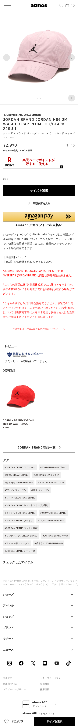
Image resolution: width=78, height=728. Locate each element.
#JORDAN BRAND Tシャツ (54, 467)
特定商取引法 (10, 683)
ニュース (8, 649)
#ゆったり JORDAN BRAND (19, 482)
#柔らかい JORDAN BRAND (48, 543)
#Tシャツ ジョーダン (15, 490)
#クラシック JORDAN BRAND (20, 512)
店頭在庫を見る (41, 203)
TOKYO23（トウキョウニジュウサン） (29, 584)
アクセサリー (61, 580)
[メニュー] (7, 5)
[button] (6, 57)
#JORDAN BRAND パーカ (55, 535)
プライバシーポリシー (14, 689)
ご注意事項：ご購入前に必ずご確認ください (36, 329)
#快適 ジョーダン (40, 490)
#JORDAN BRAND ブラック (19, 520)
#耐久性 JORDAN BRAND (53, 512)
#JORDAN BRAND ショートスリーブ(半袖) (26, 505)
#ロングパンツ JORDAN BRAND (21, 535)
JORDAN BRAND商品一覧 (37, 447)
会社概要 (44, 683)
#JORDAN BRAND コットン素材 (21, 528)
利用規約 (7, 678)
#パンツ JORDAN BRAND (51, 520)
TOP (5, 580)
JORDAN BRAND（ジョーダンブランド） (31, 580)
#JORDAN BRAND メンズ (46, 474)
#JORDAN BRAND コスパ (51, 482)
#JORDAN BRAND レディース (20, 550)
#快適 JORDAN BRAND (16, 474)
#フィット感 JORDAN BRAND (20, 497)
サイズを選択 (39, 190)
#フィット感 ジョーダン (17, 543)
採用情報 (44, 689)
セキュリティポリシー (51, 678)
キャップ (72, 584)
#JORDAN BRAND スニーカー (20, 467)
